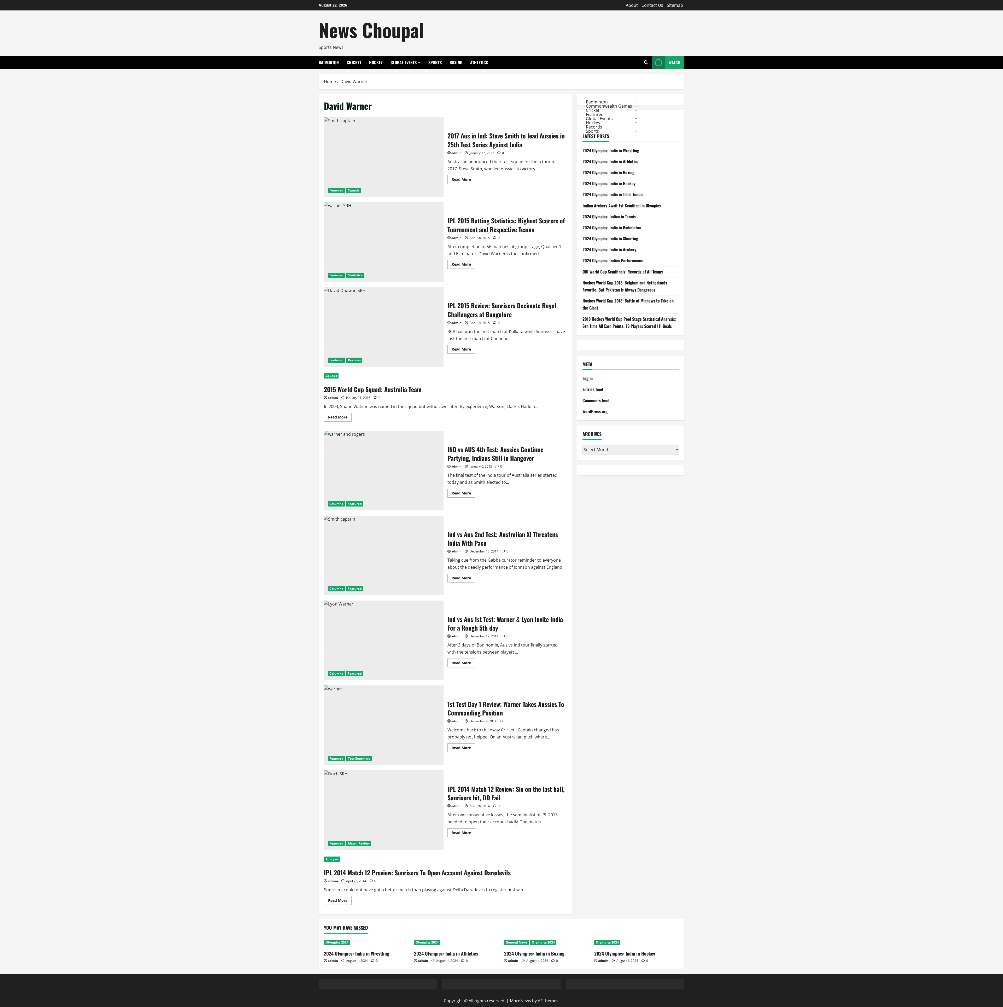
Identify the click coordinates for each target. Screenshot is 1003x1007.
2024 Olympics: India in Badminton (611, 227)
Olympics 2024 (336, 942)
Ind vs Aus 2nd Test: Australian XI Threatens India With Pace (384, 555)
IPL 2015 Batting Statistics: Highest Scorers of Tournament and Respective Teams (384, 242)
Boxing (456, 62)
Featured (336, 190)
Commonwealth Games (609, 106)
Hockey (376, 62)
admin (456, 153)
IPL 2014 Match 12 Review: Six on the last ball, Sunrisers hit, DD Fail (384, 810)
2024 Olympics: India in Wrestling (610, 150)
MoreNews (520, 1001)
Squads (353, 190)
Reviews (354, 360)
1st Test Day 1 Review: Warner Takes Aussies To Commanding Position (384, 725)
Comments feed (595, 400)
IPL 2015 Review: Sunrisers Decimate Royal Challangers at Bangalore (384, 327)
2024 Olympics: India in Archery (609, 249)
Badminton (329, 62)
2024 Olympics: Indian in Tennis (609, 216)
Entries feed (592, 389)
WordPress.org (595, 411)
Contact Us (652, 5)
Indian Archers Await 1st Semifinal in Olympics (621, 205)
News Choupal (371, 30)
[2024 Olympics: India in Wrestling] (366, 942)
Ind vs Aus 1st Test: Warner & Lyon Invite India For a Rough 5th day (384, 640)
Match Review (359, 843)
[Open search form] (646, 62)
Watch (674, 62)
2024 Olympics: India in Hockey (608, 183)
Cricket (354, 62)
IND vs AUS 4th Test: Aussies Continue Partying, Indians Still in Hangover (384, 470)
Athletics (479, 62)
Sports (435, 62)
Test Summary (359, 758)
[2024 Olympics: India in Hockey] (636, 942)
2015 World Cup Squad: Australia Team (373, 389)
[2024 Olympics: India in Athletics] (456, 942)
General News (516, 942)
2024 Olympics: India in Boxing (608, 172)
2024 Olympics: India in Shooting (610, 238)
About (632, 5)
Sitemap (675, 5)
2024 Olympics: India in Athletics (610, 161)
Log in (587, 378)
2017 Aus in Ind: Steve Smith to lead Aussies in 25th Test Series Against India (384, 157)
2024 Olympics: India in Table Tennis (612, 194)
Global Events (403, 62)
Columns (336, 504)
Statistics (355, 275)
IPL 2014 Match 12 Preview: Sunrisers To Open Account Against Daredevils (417, 872)
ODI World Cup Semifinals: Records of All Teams (622, 272)
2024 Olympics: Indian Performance (612, 260)
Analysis (332, 859)
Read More (463, 180)
